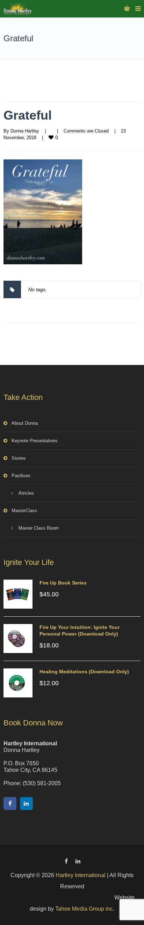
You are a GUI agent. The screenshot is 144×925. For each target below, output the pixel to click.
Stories (19, 458)
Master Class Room (39, 528)
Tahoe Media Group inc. (84, 909)
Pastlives (21, 475)
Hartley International (81, 875)
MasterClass (24, 510)
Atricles (26, 493)
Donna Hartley (24, 131)
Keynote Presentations (35, 440)
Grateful (27, 115)
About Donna (25, 423)
